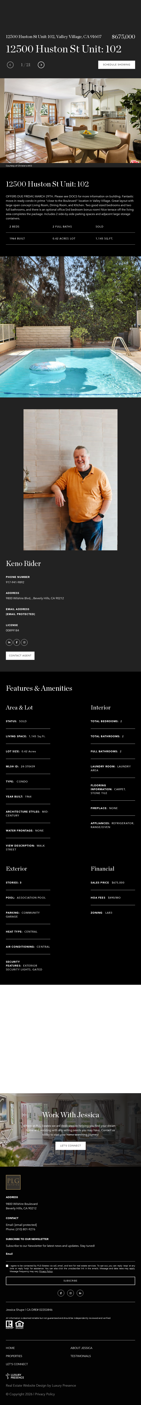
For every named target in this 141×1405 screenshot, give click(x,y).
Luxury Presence (64, 1386)
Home (10, 1348)
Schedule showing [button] (116, 64)
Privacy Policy (46, 1271)
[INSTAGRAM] (24, 642)
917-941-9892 (15, 582)
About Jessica (81, 1348)
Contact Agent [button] (20, 655)
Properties (14, 1356)
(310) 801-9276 (25, 1229)
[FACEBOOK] (16, 642)
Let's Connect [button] (70, 1145)
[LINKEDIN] (9, 642)
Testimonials (80, 1356)
